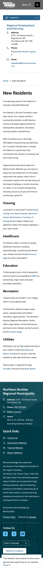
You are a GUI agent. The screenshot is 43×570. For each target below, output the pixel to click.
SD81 (34, 276)
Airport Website (14, 453)
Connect (17, 412)
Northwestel (27, 350)
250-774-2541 (20, 407)
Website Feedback (14, 551)
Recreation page (14, 331)
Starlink (13, 353)
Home (5, 81)
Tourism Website (15, 448)
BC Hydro (31, 368)
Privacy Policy (9, 517)
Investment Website (17, 443)
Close (5, 565)
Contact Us (12, 438)
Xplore (6, 353)
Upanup (32, 517)
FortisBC (7, 368)
